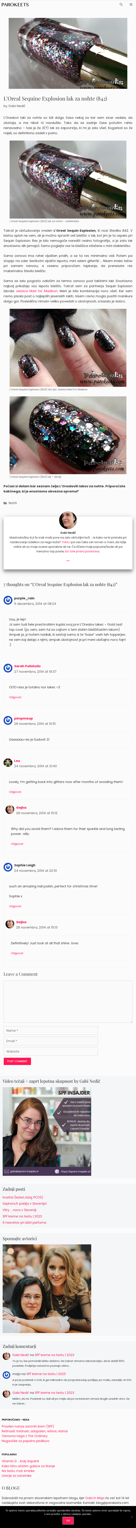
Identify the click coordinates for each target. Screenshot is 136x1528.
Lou (17, 761)
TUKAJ (65, 542)
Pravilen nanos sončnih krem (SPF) (28, 1426)
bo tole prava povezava (82, 551)
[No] (131, 1517)
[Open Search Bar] (121, 4)
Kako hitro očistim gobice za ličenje (28, 1466)
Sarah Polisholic (27, 666)
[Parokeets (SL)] (15, 4)
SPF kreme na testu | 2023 (22, 1216)
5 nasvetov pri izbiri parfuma (24, 1222)
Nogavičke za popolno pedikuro (25, 1441)
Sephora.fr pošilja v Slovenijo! (25, 1203)
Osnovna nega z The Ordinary (25, 1436)
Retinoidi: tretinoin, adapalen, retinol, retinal (35, 1431)
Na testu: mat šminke (18, 1471)
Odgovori (15, 697)
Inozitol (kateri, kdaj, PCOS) (23, 1197)
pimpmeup (23, 718)
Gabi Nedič (20, 1355)
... (68, 559)
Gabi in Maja (94, 1498)
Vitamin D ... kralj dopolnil (20, 1461)
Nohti (13, 503)
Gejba (21, 807)
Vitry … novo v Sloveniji (19, 1210)
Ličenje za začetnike (17, 1476)
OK (68, 1520)
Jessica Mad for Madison (37, 291)
